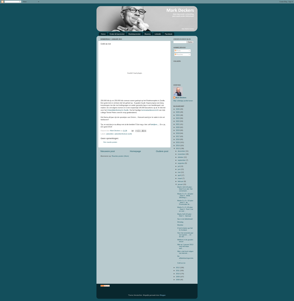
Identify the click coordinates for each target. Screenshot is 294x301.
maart (180, 178)
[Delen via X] (141, 131)
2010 (178, 274)
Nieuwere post (107, 151)
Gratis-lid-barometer (117, 34)
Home (103, 34)
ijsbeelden (110, 134)
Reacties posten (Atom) (120, 156)
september (182, 160)
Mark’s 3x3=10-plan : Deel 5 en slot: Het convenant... (185, 189)
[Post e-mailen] (132, 131)
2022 (178, 121)
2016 (178, 139)
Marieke (180, 225)
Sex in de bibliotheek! (185, 219)
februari (181, 181)
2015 (178, 142)
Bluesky (148, 34)
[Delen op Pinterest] (145, 131)
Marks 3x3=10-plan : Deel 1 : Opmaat (184, 215)
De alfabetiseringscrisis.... (185, 258)
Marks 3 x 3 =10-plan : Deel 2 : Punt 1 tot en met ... (185, 209)
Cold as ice (181, 263)
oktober (181, 157)
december (182, 151)
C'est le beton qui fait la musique (185, 229)
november (182, 154)
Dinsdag (180, 222)
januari (180, 184)
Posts (178, 51)
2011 (178, 270)
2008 (178, 280)
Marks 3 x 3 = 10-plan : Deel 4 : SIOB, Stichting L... (185, 195)
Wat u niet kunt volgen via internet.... (185, 252)
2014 (178, 145)
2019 (178, 130)
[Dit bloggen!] (138, 131)
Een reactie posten (110, 142)
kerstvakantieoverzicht (149, 110)
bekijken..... (155, 124)
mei (179, 172)
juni (179, 169)
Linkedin (158, 34)
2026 (178, 109)
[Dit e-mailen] (136, 131)
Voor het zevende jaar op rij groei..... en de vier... (185, 234)
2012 (178, 267)
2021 (178, 124)
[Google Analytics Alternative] (105, 286)
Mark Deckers (181, 97)
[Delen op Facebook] (143, 131)
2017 (178, 136)
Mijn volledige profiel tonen (183, 101)
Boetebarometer (135, 34)
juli (179, 166)
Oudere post (162, 151)
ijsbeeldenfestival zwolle (123, 134)
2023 (178, 118)
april (179, 175)
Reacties (179, 54)
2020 (178, 127)
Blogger (162, 295)
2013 (178, 148)
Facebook (168, 34)
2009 (178, 277)
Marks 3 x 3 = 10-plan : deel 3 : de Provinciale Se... (185, 202)
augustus (181, 163)
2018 (178, 133)
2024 (178, 115)
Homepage (135, 151)
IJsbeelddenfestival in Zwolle (118, 110)
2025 (178, 112)
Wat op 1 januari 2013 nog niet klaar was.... (185, 246)
